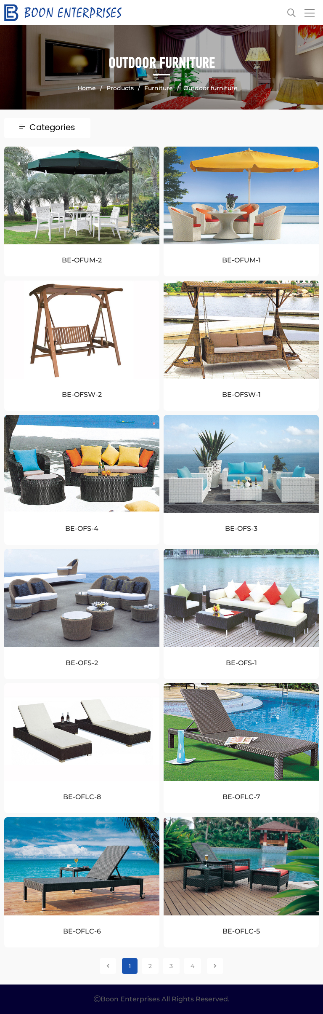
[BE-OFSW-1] (241, 329)
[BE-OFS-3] (241, 464)
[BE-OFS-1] (241, 598)
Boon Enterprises (130, 12)
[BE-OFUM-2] (81, 195)
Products (120, 88)
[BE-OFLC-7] (241, 732)
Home (86, 88)
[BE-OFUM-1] (241, 195)
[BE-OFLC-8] (81, 732)
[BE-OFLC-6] (81, 866)
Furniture (158, 88)
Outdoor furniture (210, 88)
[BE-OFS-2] (81, 598)
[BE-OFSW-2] (81, 329)
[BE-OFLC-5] (241, 866)
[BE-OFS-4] (81, 464)
